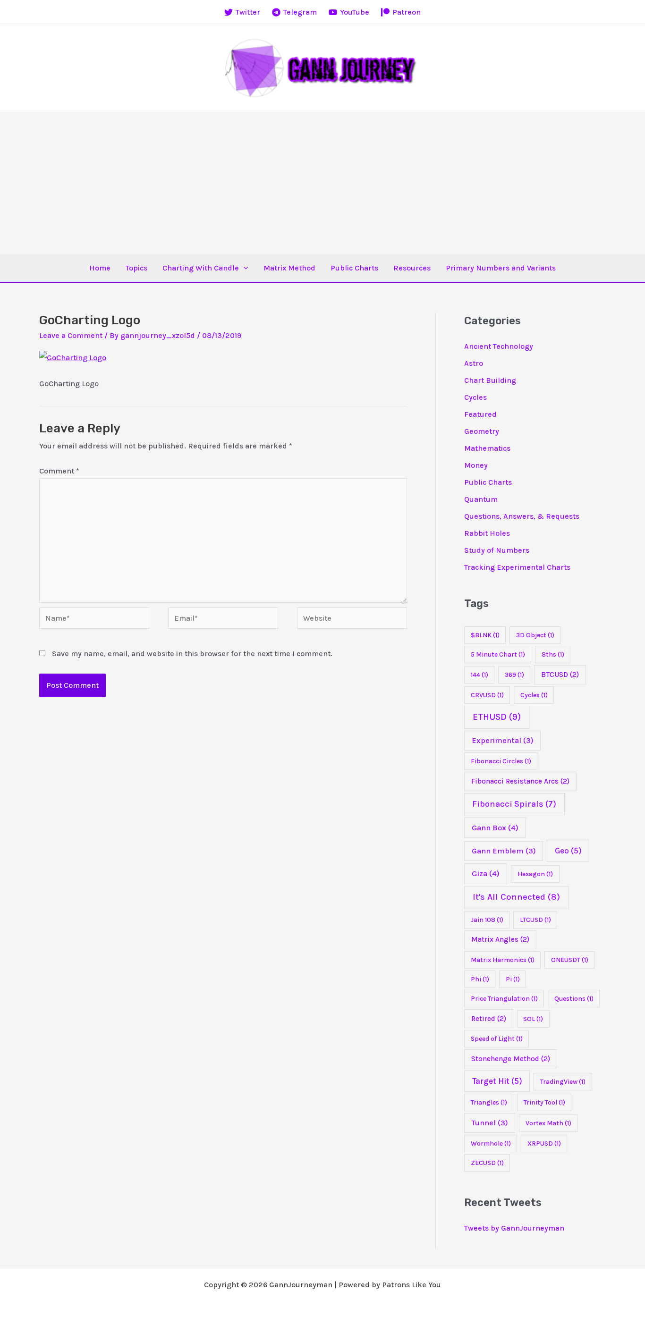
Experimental (503, 740)
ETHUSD (497, 717)
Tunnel (490, 1122)
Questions (574, 999)
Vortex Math (548, 1123)
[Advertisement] (322, 183)
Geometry (481, 431)
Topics (136, 267)
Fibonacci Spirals (514, 804)
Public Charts (354, 267)
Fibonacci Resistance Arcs (520, 781)
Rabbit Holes (487, 533)
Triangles (489, 1102)
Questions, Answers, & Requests (521, 516)
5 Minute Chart (498, 654)
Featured (480, 414)
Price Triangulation (504, 999)
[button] (243, 268)
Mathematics (487, 448)
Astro (473, 363)
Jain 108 (487, 920)
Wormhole (491, 1143)
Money (476, 465)
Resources (412, 267)
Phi (480, 979)
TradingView (563, 1082)
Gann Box (495, 827)
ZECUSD (487, 1163)
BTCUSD (560, 674)
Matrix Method (289, 267)
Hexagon (535, 874)
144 (479, 675)
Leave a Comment (70, 335)
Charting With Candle (200, 267)
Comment (59, 470)
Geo (568, 850)
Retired (488, 1018)
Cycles (475, 397)
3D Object (535, 635)
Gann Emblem (504, 850)
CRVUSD (487, 695)
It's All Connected (516, 897)
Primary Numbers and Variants (501, 267)
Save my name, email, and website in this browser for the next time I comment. (192, 653)
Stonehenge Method (510, 1059)
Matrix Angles (500, 939)
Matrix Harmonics (503, 960)
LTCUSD (535, 920)
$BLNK (485, 635)
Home (99, 267)
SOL (533, 1019)
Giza (486, 873)
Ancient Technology (498, 346)
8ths (553, 654)
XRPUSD (544, 1143)
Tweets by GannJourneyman (514, 1228)
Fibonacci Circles (501, 761)
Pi (513, 979)
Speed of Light (497, 1039)
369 (514, 675)
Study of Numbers (496, 550)
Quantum (481, 499)
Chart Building (490, 380)
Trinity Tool (544, 1102)
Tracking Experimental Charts (517, 567)
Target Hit (497, 1081)
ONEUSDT (569, 960)
